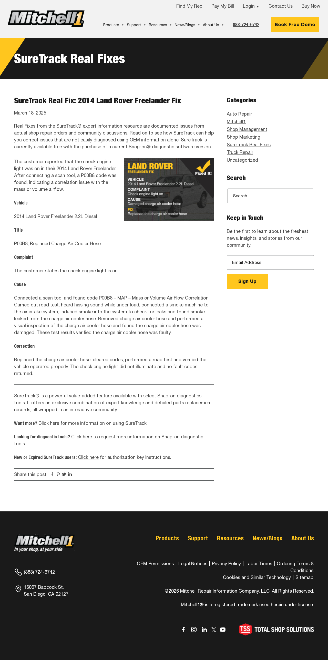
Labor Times (258, 563)
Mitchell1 (46, 18)
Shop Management (247, 129)
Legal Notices (192, 563)
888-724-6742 (246, 24)
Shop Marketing (243, 137)
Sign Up (247, 281)
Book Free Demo (295, 24)
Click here (48, 423)
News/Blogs (185, 25)
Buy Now (311, 6)
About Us (211, 25)
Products (111, 25)
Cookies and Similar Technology (257, 577)
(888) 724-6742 (39, 572)
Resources (158, 25)
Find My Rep (189, 6)
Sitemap (304, 577)
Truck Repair (240, 152)
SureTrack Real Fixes (249, 144)
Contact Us (281, 6)
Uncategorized (242, 160)
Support (134, 25)
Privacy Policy (226, 563)
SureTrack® (68, 126)
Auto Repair (239, 114)
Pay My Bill (222, 6)
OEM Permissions (155, 563)
